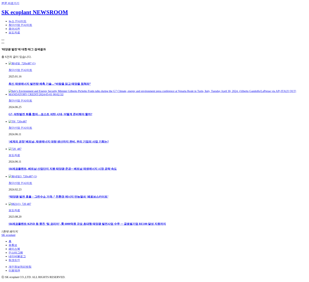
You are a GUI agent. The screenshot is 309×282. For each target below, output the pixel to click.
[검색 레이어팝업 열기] (2, 39)
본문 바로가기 (10, 3)
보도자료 (14, 32)
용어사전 (14, 28)
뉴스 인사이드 (17, 21)
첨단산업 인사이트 (20, 24)
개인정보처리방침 (20, 266)
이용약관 (14, 270)
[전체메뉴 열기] (2, 43)
